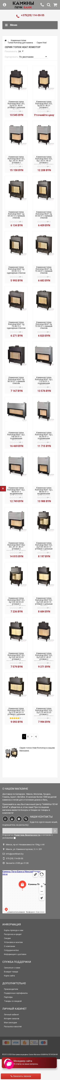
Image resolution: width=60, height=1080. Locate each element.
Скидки (7, 938)
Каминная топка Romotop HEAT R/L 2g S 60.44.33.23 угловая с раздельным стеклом (16, 657)
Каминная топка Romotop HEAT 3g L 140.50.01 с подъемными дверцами (16, 436)
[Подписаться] (55, 831)
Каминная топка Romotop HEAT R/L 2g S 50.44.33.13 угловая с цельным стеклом (43, 547)
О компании (9, 946)
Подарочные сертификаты (16, 993)
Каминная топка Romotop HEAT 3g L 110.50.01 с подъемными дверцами (44, 381)
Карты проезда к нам (13, 930)
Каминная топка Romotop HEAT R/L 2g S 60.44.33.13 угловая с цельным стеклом (43, 602)
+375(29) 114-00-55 (32, 15)
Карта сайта (9, 976)
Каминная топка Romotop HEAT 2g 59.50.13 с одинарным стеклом (16, 270)
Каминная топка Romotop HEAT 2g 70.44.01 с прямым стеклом (43, 270)
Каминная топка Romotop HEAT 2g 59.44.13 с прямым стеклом (16, 215)
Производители (11, 989)
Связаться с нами (12, 968)
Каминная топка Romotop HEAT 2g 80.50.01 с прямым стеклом (16, 380)
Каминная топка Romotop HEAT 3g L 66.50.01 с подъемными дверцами (44, 436)
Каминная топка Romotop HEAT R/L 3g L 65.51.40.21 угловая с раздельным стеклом (43, 161)
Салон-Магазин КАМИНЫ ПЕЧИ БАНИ (43, 1054)
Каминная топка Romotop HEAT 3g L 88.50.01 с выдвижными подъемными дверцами (16, 492)
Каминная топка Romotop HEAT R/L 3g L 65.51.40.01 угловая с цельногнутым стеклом (16, 161)
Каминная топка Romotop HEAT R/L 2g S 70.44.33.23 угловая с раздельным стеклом (43, 712)
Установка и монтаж (13, 942)
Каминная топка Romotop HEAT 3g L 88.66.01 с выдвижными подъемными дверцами (44, 492)
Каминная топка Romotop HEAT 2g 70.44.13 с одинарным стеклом (16, 325)
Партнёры (8, 997)
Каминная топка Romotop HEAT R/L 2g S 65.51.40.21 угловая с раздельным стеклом (43, 657)
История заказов (11, 1018)
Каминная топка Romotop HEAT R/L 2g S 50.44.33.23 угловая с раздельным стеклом (16, 602)
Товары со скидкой (13, 1001)
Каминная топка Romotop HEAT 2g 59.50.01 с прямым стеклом (43, 215)
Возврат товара (11, 972)
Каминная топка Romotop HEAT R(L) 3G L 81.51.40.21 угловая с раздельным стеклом (16, 547)
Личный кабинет (11, 1014)
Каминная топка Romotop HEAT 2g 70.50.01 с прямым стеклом (43, 325)
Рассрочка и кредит (13, 934)
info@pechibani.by (14, 854)
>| (36, 736)
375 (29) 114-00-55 (14, 858)
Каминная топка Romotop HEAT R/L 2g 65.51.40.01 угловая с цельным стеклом (16, 105)
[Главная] (5, 40)
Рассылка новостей (13, 1026)
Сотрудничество (11, 950)
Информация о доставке (15, 954)
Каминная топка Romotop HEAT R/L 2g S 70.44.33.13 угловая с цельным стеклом (16, 712)
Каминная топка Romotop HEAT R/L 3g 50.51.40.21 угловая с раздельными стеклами (43, 106)
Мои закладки (10, 1022)
